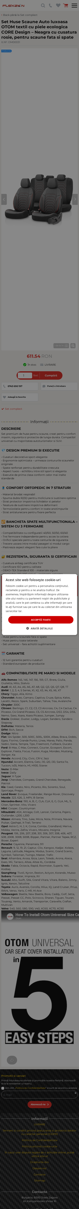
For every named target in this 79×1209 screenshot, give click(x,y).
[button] (39, 628)
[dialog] (39, 604)
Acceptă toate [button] (41, 619)
